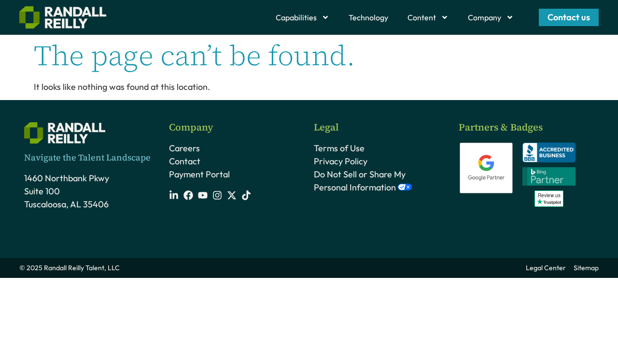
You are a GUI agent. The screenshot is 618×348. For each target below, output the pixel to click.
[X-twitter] (232, 195)
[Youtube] (203, 195)
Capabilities (296, 17)
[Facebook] (188, 195)
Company (484, 17)
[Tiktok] (246, 195)
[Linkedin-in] (174, 195)
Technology (368, 17)
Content (421, 17)
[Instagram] (217, 195)
